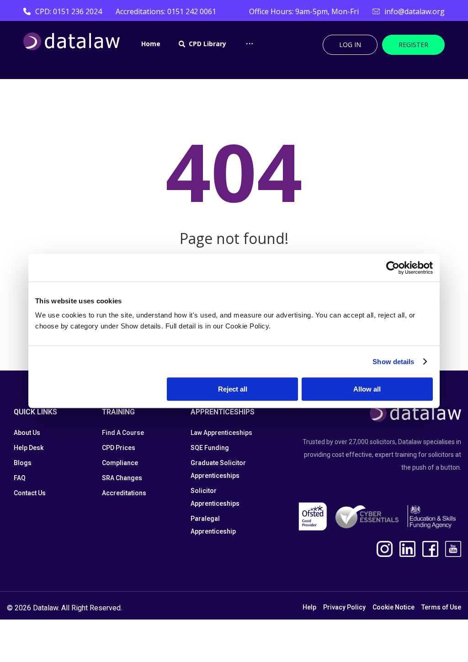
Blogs (23, 462)
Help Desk (28, 447)
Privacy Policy (344, 607)
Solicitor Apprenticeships (215, 497)
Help (309, 607)
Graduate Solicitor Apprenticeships (218, 469)
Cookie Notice (393, 607)
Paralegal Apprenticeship (213, 525)
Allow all (367, 389)
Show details (393, 361)
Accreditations (124, 493)
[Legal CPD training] (71, 41)
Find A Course (123, 432)
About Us (27, 432)
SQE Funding (210, 447)
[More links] (249, 52)
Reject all (232, 389)
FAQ (20, 478)
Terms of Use (441, 607)
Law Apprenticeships (221, 432)
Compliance (120, 462)
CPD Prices (118, 447)
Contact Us (30, 493)
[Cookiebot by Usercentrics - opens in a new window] (393, 268)
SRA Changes (122, 478)
